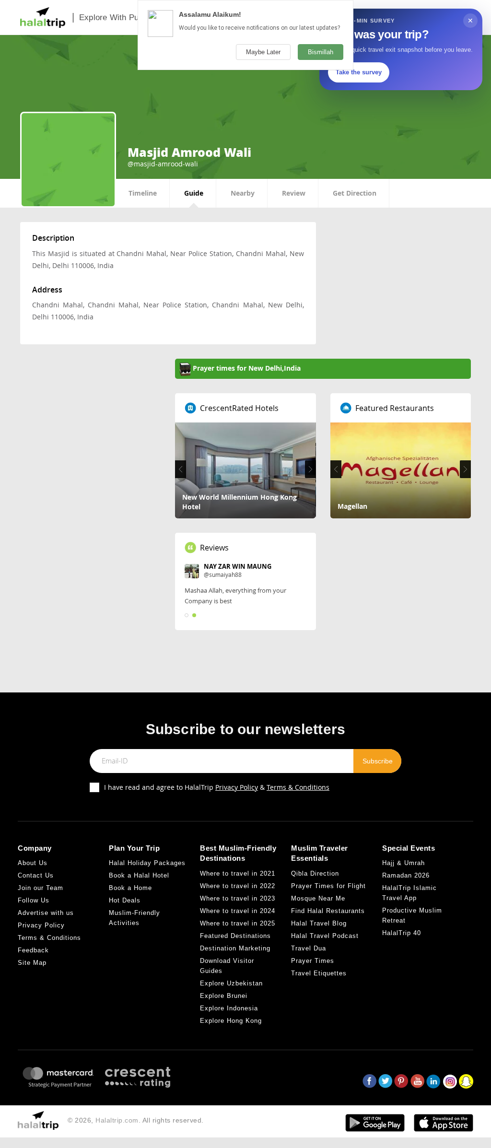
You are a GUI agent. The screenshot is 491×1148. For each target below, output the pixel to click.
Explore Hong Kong (231, 1020)
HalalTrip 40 (401, 933)
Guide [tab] (193, 193)
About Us (32, 863)
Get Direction (354, 193)
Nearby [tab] (243, 193)
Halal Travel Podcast (325, 935)
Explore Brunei (223, 995)
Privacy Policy (236, 787)
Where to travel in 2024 (237, 910)
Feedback (33, 950)
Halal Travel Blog (319, 923)
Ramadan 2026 (406, 875)
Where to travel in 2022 (237, 886)
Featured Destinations (235, 935)
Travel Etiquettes (319, 973)
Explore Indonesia (229, 1008)
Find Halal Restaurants (328, 910)
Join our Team (40, 887)
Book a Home (130, 887)
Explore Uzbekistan (231, 983)
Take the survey (359, 72)
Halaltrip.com (117, 1120)
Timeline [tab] (143, 193)
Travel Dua (308, 948)
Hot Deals (124, 900)
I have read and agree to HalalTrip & (216, 787)
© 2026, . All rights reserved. (136, 1120)
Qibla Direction (315, 873)
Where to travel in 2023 (237, 898)
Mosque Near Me (318, 898)
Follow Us (33, 900)
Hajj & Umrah (403, 863)
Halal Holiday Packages (147, 863)
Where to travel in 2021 (237, 873)
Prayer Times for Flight (328, 886)
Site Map (32, 962)
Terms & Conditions (298, 787)
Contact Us (36, 875)
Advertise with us (46, 912)
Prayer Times (312, 960)
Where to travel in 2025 (237, 923)
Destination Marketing (235, 948)
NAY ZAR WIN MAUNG (237, 566)
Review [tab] (293, 193)
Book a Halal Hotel (139, 875)
